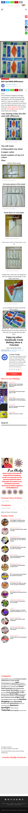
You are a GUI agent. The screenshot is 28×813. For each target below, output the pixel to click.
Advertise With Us (21, 803)
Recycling (18, 701)
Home (3, 803)
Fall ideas (14, 684)
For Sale (3, 686)
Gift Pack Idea (9, 686)
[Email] (26, 30)
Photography (4, 699)
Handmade (8, 688)
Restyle (12, 703)
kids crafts (20, 692)
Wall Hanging (14, 710)
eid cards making (14, 350)
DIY (17, 682)
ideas (19, 350)
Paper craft (20, 697)
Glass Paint (16, 686)
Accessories (4, 679)
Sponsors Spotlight (9, 706)
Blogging (11, 679)
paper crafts (8, 351)
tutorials (13, 351)
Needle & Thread (14, 695)
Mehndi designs (5, 694)
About (7, 803)
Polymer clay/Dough (13, 699)
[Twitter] (26, 24)
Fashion (19, 684)
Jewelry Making (11, 692)
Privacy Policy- (18, 804)
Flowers (24, 684)
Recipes (11, 701)
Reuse (17, 703)
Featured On (10, 804)
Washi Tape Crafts (22, 710)
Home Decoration (12, 690)
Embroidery (8, 684)
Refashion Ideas (5, 703)
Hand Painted (16, 688)
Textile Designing (14, 707)
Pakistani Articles (9, 697)
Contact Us (13, 803)
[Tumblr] (26, 27)
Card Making (16, 679)
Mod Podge (14, 694)
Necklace (8, 695)
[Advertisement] (14, 26)
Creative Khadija (11, 84)
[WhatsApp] (26, 33)
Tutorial (5, 710)
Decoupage (12, 683)
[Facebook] (26, 21)
